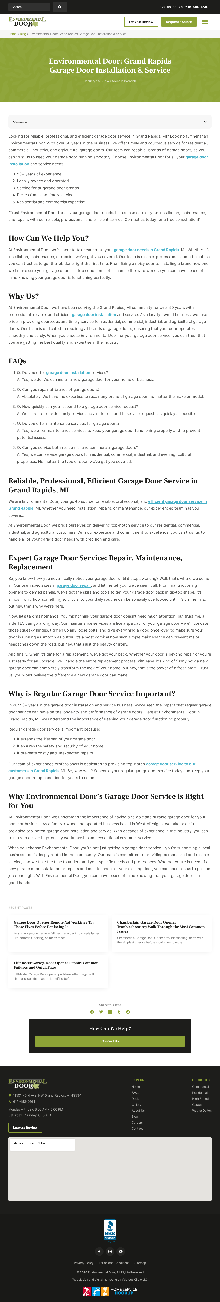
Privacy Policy (84, 1263)
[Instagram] (110, 1251)
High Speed (200, 1098)
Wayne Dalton (202, 1110)
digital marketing (106, 1279)
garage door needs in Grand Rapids (146, 250)
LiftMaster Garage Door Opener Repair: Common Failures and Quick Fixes (56, 965)
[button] (204, 22)
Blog (23, 34)
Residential (200, 1092)
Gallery (136, 1104)
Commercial (200, 1086)
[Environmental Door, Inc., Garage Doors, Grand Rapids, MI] (110, 1231)
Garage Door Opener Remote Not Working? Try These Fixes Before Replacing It (54, 924)
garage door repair (74, 585)
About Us (138, 1110)
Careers (137, 1122)
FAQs (135, 1092)
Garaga (197, 1104)
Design (136, 1098)
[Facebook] (99, 1251)
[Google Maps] (120, 1251)
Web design (80, 1279)
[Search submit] (60, 7)
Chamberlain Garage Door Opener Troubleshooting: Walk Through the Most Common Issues (161, 927)
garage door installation (94, 314)
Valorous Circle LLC (135, 1279)
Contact (137, 1128)
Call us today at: (184, 7)
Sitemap (140, 1263)
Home (12, 34)
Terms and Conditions (114, 1263)
